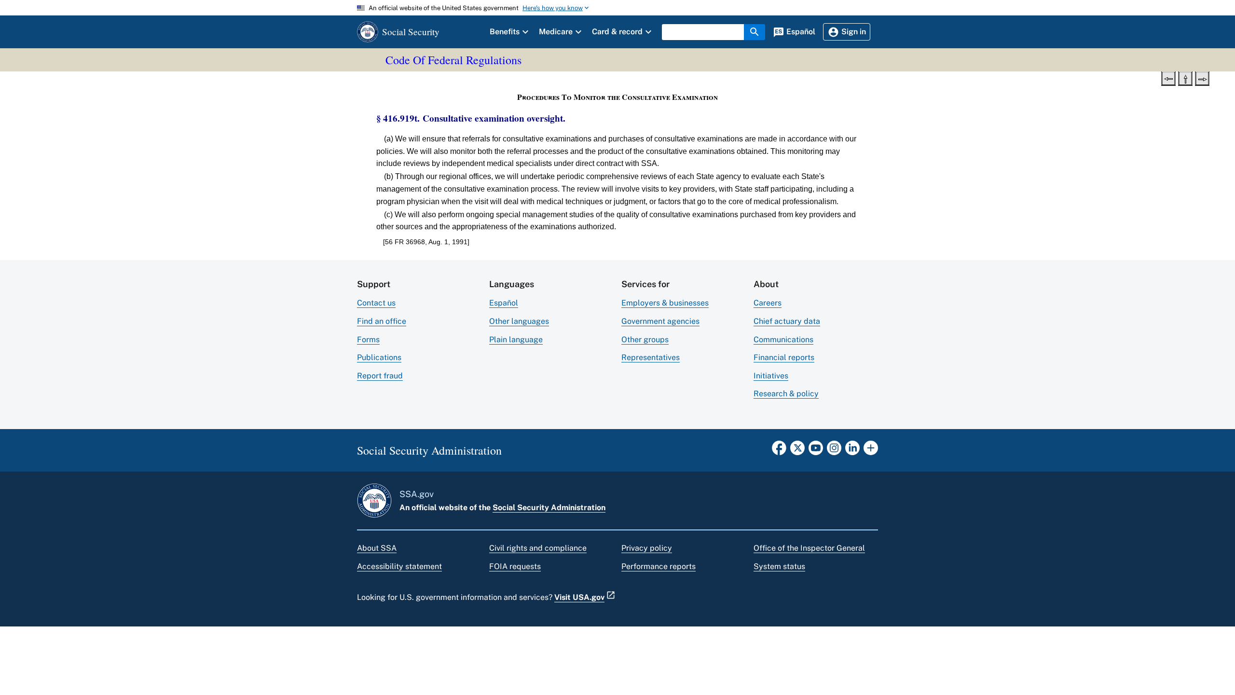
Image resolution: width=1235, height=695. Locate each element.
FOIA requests (515, 566)
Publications (379, 357)
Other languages (519, 321)
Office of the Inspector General (809, 548)
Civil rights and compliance (538, 548)
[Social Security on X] (797, 451)
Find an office (381, 321)
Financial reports (784, 357)
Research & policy (786, 393)
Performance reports (658, 566)
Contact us (376, 302)
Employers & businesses (665, 302)
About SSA (377, 548)
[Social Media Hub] (871, 451)
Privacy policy (646, 548)
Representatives (650, 357)
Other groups (645, 339)
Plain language (516, 339)
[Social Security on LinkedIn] (852, 451)
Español (503, 302)
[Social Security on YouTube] (816, 451)
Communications (783, 339)
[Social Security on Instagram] (834, 451)
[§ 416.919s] (1168, 78)
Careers (768, 302)
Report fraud (380, 375)
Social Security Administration (549, 507)
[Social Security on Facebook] (779, 451)
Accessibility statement (399, 566)
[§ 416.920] (1202, 78)
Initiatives (771, 375)
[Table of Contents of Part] (1185, 78)
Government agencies (660, 321)
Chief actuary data (787, 321)
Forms (368, 339)
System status (779, 566)
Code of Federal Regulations (453, 60)
